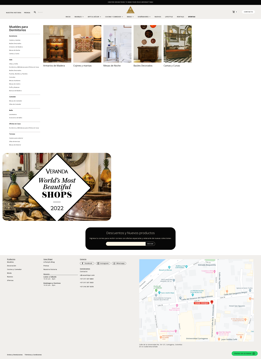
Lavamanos (13, 114)
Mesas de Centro (14, 84)
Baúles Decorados (15, 43)
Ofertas (191, 17)
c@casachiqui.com (87, 275)
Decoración (11, 266)
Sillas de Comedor (15, 104)
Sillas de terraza (14, 141)
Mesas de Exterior (15, 145)
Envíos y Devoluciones (15, 355)
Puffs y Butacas (14, 87)
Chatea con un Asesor (243, 353)
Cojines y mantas (14, 40)
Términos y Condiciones (33, 355)
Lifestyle (169, 17)
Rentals (180, 17)
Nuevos (158, 17)
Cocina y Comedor (14, 269)
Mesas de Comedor (15, 101)
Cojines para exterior (16, 138)
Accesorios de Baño (15, 118)
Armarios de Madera (16, 47)
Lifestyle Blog (49, 262)
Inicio (68, 17)
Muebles (10, 262)
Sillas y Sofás (13, 64)
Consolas (12, 77)
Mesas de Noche (14, 50)
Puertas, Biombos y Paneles (18, 74)
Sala (10, 60)
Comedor (12, 97)
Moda (9, 273)
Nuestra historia (13, 13)
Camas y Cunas (14, 53)
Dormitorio (13, 36)
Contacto (248, 12)
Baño (11, 110)
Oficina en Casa (15, 124)
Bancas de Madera (15, 91)
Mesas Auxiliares (14, 80)
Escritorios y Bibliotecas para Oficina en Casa (24, 67)
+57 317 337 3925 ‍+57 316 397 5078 (86, 285)
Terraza (12, 134)
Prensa (27, 13)
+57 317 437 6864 (86, 279)
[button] (79, 16)
